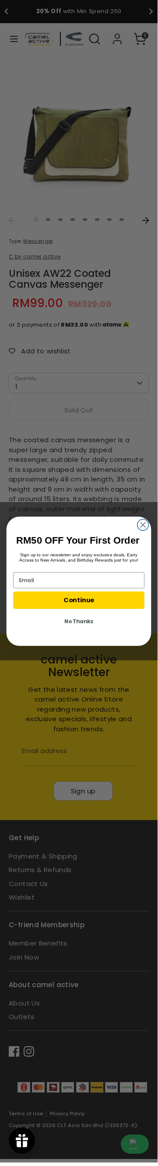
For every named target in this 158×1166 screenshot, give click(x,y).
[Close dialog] (143, 525)
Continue (78, 600)
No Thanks (78, 621)
